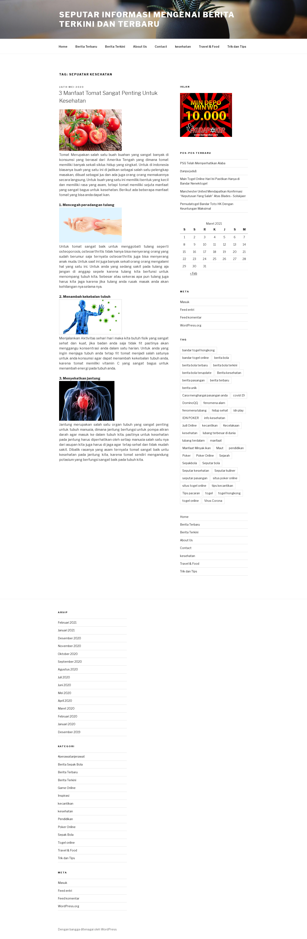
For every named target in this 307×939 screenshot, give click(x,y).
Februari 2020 (67, 716)
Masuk (184, 302)
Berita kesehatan (229, 373)
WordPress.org (190, 325)
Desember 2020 (69, 638)
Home (63, 46)
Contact (161, 46)
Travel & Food (209, 46)
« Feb (193, 273)
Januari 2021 (66, 630)
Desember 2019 (69, 732)
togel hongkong (229, 493)
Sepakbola (189, 463)
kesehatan (183, 46)
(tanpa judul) (188, 171)
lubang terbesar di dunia (219, 433)
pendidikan (236, 448)
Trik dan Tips (236, 46)
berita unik (189, 388)
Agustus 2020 (68, 669)
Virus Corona (213, 500)
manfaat (216, 440)
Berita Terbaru (86, 46)
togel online (190, 500)
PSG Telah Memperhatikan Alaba (202, 163)
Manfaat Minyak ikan (196, 448)
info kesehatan (214, 418)
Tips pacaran (191, 493)
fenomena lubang (194, 410)
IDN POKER (190, 418)
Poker (186, 455)
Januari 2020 (66, 724)
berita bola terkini (225, 365)
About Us (140, 46)
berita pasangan (193, 380)
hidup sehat (220, 410)
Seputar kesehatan (195, 470)
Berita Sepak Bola (70, 764)
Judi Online (189, 425)
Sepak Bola (66, 834)
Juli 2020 (64, 677)
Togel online (66, 842)
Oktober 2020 (68, 654)
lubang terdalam (193, 440)
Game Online (67, 788)
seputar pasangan (194, 478)
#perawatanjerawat (71, 756)
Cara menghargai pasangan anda (205, 395)
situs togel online (194, 485)
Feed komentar (191, 317)
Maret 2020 (66, 708)
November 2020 (69, 646)
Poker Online (205, 455)
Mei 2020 (64, 693)
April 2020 (65, 700)
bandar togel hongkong (198, 350)
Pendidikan (65, 819)
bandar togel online (195, 357)
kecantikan (210, 425)
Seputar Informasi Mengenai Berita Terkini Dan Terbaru (147, 19)
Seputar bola (211, 463)
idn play (238, 410)
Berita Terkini (115, 46)
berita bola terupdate (197, 373)
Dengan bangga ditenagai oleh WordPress (87, 929)
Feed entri (187, 309)
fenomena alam (214, 403)
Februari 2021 (67, 622)
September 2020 (70, 661)
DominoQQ (190, 403)
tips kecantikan (222, 485)
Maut (219, 448)
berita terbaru (219, 380)
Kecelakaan (231, 425)
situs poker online (225, 478)
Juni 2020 (64, 685)
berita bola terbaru (195, 365)
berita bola (221, 357)
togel (209, 493)
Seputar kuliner (224, 470)
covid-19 (239, 395)
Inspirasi (63, 795)
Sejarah (224, 455)
